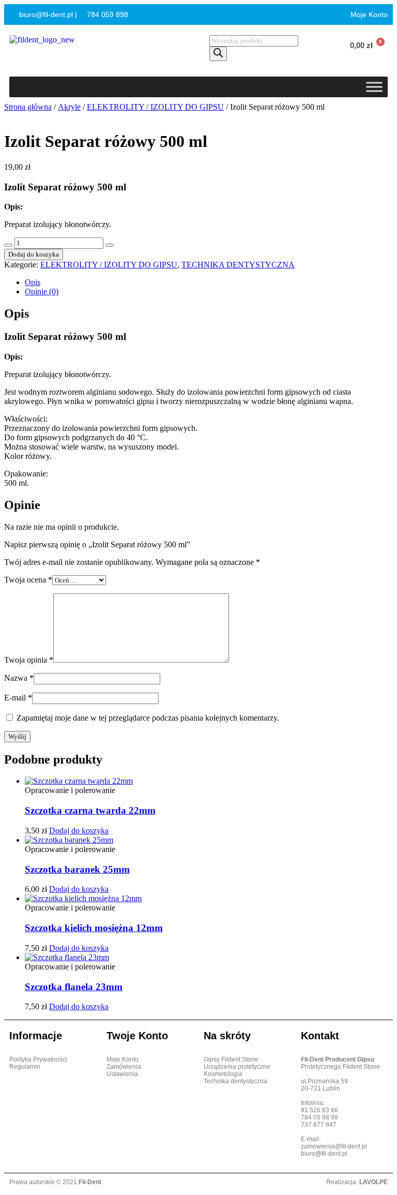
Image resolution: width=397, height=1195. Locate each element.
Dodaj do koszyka (33, 254)
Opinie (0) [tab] (41, 291)
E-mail (18, 697)
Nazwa (19, 678)
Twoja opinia (28, 659)
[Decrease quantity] (8, 245)
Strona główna (28, 106)
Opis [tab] (32, 282)
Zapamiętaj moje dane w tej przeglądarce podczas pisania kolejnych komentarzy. (148, 717)
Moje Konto (368, 14)
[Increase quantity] (109, 245)
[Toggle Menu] (374, 87)
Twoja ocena (28, 579)
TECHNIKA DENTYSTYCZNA (238, 264)
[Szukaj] (218, 54)
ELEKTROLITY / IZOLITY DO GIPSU (155, 106)
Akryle (69, 106)
